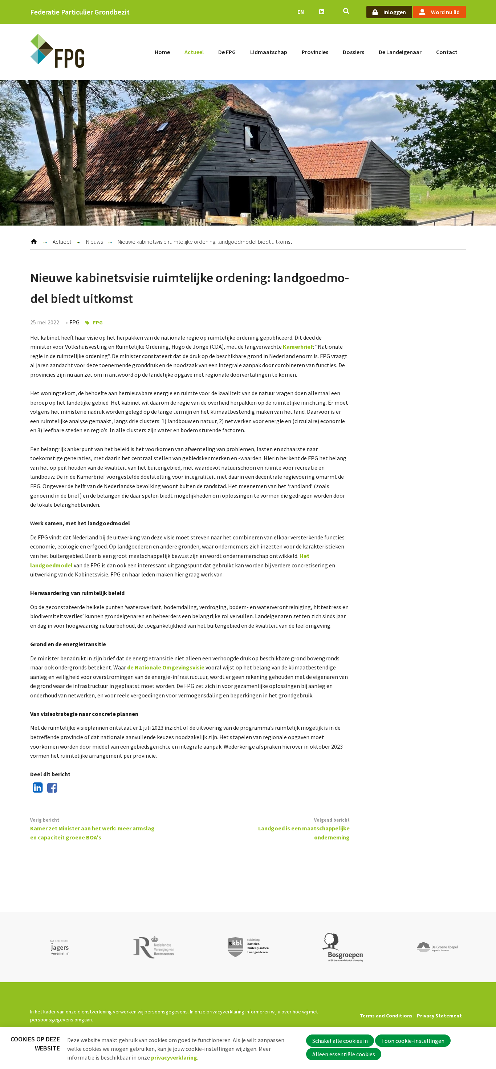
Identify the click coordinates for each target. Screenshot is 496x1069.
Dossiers (353, 52)
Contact (447, 52)
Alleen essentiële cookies (343, 1054)
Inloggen (394, 12)
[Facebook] (50, 788)
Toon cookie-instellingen (412, 1040)
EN (300, 11)
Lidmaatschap (268, 52)
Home (162, 52)
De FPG (227, 52)
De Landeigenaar (400, 52)
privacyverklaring (174, 1057)
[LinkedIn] (36, 788)
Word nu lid (445, 12)
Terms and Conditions (386, 1015)
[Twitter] (65, 788)
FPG (98, 322)
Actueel (194, 52)
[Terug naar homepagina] (57, 52)
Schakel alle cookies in (340, 1040)
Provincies (315, 52)
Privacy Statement (439, 1015)
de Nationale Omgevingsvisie (165, 667)
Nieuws (94, 241)
